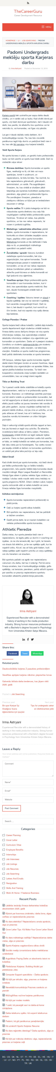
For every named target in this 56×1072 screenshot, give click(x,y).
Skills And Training (14, 888)
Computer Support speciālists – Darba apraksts (27, 974)
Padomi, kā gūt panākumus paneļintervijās (25, 1021)
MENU (48, 27)
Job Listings (11, 863)
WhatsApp (37, 653)
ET (22, 1056)
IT (53, 1056)
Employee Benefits (14, 849)
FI (26, 1056)
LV (5, 1059)
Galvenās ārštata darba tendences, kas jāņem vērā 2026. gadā (25, 683)
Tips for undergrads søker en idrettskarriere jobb (42, 705)
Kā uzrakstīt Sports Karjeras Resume (22, 1025)
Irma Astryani (11, 722)
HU (48, 1056)
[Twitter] (32, 639)
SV (50, 1059)
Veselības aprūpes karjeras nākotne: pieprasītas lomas (27, 674)
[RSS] (28, 3)
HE (43, 1056)
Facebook (12, 653)
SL (41, 1059)
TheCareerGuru (28, 11)
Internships (11, 854)
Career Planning (13, 835)
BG (3, 1056)
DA (13, 1056)
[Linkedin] (23, 639)
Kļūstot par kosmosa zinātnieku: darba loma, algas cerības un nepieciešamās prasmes (26, 915)
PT (18, 1059)
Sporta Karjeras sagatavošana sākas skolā (25, 945)
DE (34, 1056)
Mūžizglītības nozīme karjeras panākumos (25, 995)
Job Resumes (12, 868)
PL (23, 1059)
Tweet (25, 653)
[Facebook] (28, 639)
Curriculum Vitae (13, 844)
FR (30, 1056)
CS (8, 1056)
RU (32, 1059)
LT (9, 1059)
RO (27, 1059)
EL (39, 1056)
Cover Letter (11, 839)
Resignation (11, 883)
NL (17, 1056)
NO (13, 1059)
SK (37, 1059)
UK (30, 1063)
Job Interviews (12, 859)
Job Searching (18, 694)
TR (25, 1063)
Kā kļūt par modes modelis (18, 1000)
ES (46, 1059)
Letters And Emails (14, 878)
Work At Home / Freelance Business (22, 892)
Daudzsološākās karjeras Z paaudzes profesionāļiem (26, 668)
